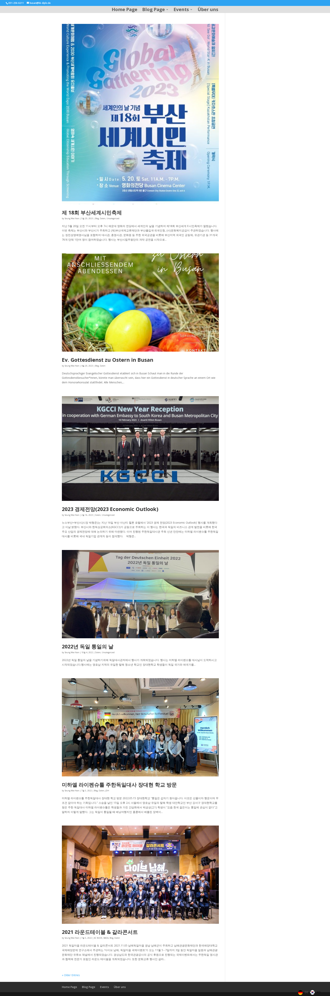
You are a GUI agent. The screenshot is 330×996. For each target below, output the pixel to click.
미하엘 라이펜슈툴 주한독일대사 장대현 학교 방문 (119, 784)
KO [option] (318, 992)
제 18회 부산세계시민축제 (92, 212)
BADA (106, 938)
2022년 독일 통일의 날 (87, 646)
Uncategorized (113, 218)
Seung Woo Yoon (72, 218)
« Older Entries (71, 975)
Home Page (124, 10)
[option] (315, 992)
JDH (107, 790)
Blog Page (153, 10)
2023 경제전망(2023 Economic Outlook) (110, 509)
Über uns (208, 10)
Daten (102, 218)
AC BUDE (98, 938)
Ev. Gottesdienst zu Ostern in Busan (107, 359)
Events (181, 10)
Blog (97, 218)
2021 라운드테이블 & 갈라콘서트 (100, 931)
